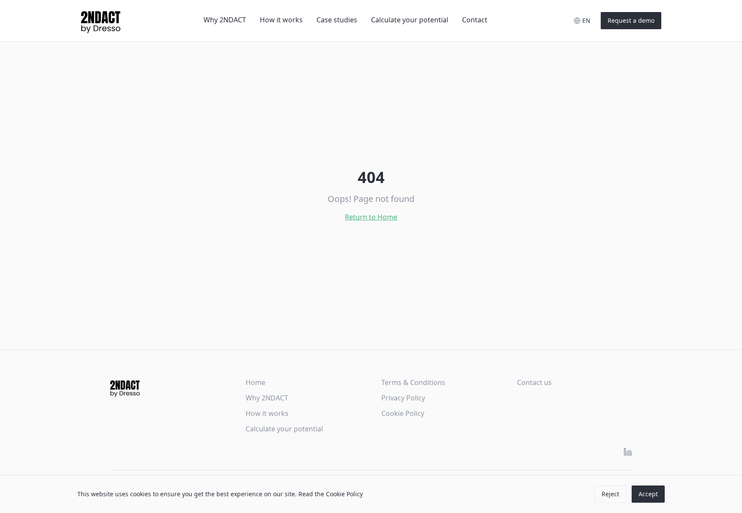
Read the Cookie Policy (330, 494)
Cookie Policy (402, 413)
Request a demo (631, 20)
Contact (474, 19)
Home (255, 382)
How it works (281, 19)
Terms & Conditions (413, 382)
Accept (648, 494)
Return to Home (371, 217)
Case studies (336, 19)
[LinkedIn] (627, 452)
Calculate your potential (409, 19)
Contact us (534, 382)
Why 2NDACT (225, 19)
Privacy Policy (403, 398)
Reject (610, 494)
